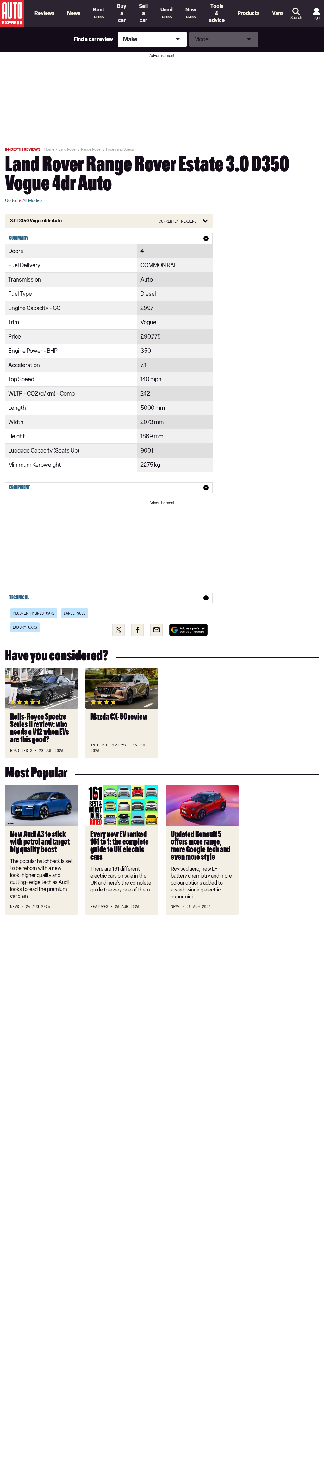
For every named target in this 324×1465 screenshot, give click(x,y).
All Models (32, 200)
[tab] (109, 238)
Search (296, 18)
